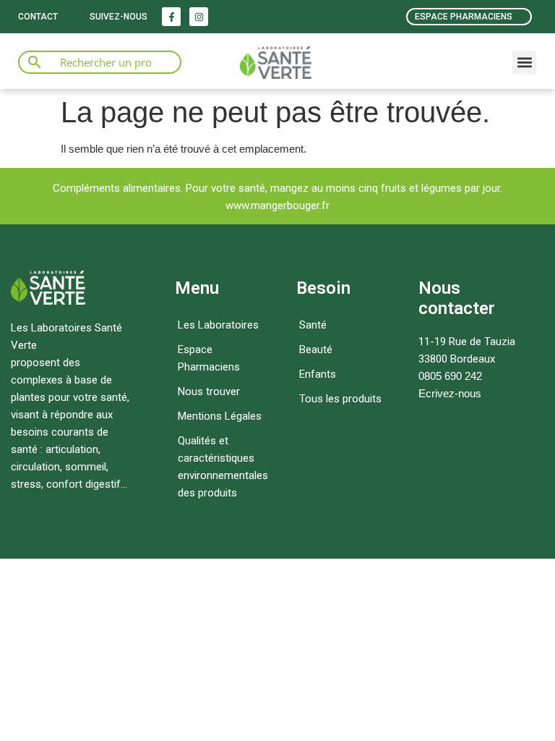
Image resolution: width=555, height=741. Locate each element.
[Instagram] (198, 16)
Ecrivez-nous (449, 393)
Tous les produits (340, 398)
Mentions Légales (220, 416)
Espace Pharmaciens (209, 358)
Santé (313, 324)
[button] (524, 63)
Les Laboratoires (218, 324)
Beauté (315, 349)
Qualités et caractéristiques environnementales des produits (223, 466)
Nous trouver (209, 391)
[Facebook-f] (171, 16)
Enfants (317, 374)
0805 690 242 (450, 376)
